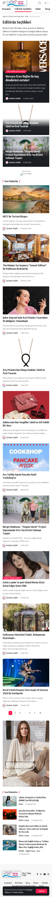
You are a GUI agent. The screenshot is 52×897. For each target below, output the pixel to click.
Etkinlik (21, 851)
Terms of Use (18, 892)
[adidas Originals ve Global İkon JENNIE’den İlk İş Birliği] (10, 801)
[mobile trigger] (5, 3)
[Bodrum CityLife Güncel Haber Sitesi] (16, 3)
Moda (21, 804)
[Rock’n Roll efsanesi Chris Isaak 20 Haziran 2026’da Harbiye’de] (26, 673)
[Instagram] (48, 874)
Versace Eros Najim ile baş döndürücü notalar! (22, 78)
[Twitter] (41, 874)
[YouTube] (44, 874)
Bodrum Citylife (15, 98)
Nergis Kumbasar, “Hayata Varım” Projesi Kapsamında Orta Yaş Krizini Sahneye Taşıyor (24, 155)
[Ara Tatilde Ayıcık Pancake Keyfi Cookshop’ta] (26, 457)
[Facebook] (37, 874)
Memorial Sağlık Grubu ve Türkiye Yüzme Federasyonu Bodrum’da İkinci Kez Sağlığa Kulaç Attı (34, 844)
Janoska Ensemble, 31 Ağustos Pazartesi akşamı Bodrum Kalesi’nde (32, 813)
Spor (38, 851)
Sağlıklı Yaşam (30, 851)
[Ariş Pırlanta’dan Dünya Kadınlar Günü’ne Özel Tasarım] (26, 353)
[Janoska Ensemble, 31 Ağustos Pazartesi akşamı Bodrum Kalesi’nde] (10, 814)
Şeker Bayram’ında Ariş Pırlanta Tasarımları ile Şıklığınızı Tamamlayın (25, 319)
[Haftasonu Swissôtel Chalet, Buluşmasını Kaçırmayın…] (26, 617)
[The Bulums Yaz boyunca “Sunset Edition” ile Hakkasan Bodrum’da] (26, 248)
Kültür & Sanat (24, 820)
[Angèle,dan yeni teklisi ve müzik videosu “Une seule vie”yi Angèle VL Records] (10, 830)
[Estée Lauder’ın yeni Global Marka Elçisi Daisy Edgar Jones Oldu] (26, 565)
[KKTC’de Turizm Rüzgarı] (26, 199)
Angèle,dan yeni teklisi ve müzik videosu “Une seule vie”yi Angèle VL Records (33, 829)
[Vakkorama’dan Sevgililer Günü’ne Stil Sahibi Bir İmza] (26, 405)
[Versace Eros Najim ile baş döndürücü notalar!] (26, 56)
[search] (39, 3)
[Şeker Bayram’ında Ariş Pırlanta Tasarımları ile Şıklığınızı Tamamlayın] (26, 300)
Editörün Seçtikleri (16, 71)
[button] (41, 44)
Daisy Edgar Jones (12, 578)
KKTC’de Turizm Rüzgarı (15, 216)
